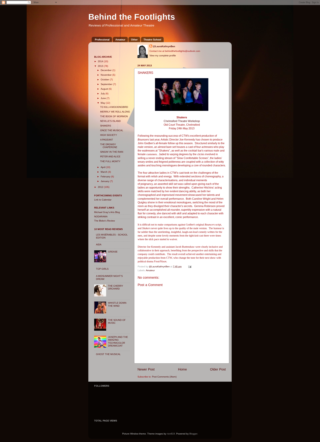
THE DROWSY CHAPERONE (108, 145)
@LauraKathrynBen (164, 46)
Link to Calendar (103, 199)
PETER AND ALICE (110, 156)
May (103, 103)
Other (134, 39)
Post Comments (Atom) (164, 376)
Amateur (120, 39)
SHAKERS (105, 125)
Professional (102, 39)
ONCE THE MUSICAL (111, 130)
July (103, 93)
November (106, 75)
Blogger (193, 433)
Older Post (218, 369)
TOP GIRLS (102, 269)
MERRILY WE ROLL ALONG (115, 111)
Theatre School (152, 39)
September (107, 84)
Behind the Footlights (131, 17)
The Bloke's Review (104, 220)
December (106, 70)
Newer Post (146, 369)
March (104, 171)
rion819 (171, 433)
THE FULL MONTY (110, 161)
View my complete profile (163, 55)
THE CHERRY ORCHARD (115, 287)
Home (182, 369)
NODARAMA (101, 216)
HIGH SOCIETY (108, 135)
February (106, 176)
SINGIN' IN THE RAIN (111, 151)
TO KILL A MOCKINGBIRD (114, 107)
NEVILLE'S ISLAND (110, 121)
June (103, 98)
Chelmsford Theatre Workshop (182, 121)
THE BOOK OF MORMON (114, 116)
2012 (101, 187)
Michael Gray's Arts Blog (107, 212)
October (105, 79)
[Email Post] (189, 266)
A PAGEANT (106, 139)
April (103, 167)
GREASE (113, 251)
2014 (101, 61)
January (105, 181)
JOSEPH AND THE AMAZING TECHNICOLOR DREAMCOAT (118, 341)
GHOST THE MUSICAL (108, 354)
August (105, 89)
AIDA (98, 244)
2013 (101, 66)
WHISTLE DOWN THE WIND (117, 304)
